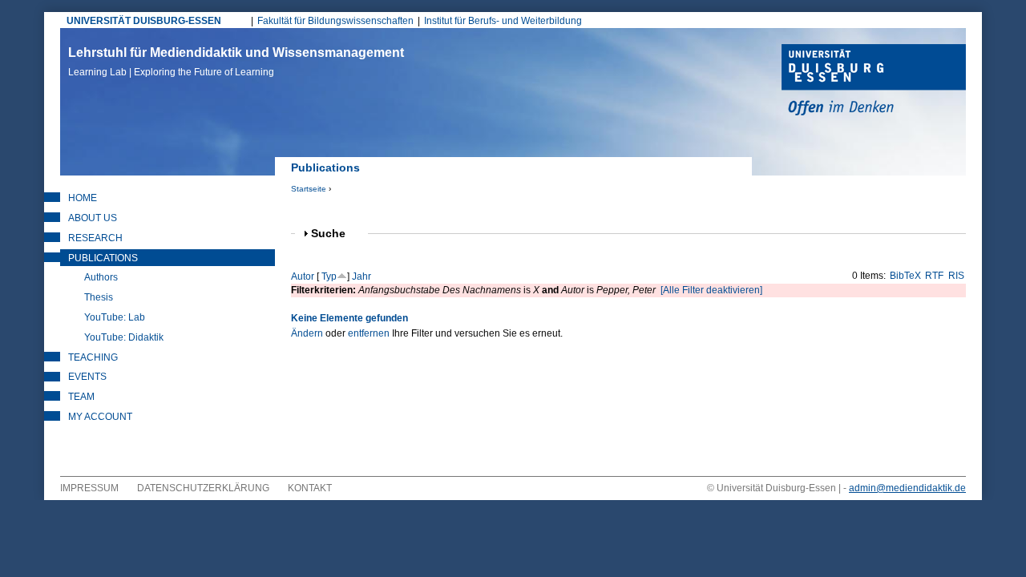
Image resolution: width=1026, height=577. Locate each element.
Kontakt (310, 488)
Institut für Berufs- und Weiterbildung (503, 20)
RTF (934, 275)
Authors (101, 277)
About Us (92, 218)
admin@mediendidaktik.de (907, 488)
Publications (103, 258)
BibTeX (905, 275)
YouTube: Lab (114, 317)
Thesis (98, 297)
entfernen (369, 333)
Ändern (307, 333)
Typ (329, 276)
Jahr (361, 276)
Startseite (308, 188)
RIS (956, 275)
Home (82, 198)
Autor (302, 276)
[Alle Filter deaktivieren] (711, 290)
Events (87, 376)
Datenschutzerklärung (203, 488)
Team (81, 396)
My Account (100, 416)
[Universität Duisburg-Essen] (874, 81)
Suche (335, 234)
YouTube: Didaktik (124, 337)
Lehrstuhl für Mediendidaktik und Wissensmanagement (236, 62)
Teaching (93, 357)
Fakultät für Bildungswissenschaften (335, 20)
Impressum (89, 488)
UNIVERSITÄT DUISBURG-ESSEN (144, 20)
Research (95, 238)
